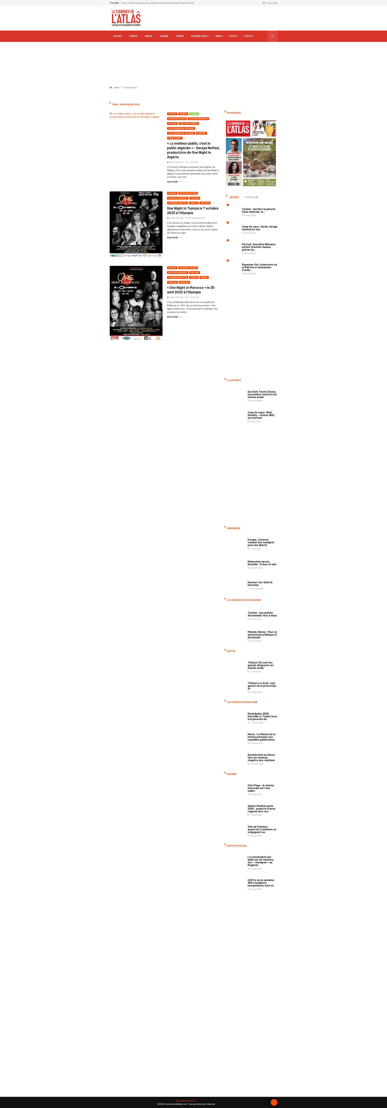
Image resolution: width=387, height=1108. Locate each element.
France (133, 36)
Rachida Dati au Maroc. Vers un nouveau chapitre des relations (262, 757)
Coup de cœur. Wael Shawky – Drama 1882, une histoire (261, 415)
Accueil (117, 36)
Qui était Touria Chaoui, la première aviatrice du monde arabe (262, 394)
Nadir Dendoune (176, 162)
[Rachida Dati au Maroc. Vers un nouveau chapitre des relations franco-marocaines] (234, 758)
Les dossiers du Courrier (181, 133)
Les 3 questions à (188, 124)
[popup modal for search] (272, 36)
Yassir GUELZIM (176, 218)
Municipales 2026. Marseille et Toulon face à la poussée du (262, 716)
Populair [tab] (251, 197)
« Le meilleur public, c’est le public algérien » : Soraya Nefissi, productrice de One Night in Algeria (193, 150)
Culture (172, 124)
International (199, 36)
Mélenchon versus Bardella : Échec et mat (262, 563)
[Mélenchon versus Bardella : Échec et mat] (234, 563)
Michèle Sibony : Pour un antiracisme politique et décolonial (262, 634)
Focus (232, 36)
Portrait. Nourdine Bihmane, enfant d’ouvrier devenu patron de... (259, 247)
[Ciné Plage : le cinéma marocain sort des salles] (234, 788)
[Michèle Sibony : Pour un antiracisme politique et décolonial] (234, 635)
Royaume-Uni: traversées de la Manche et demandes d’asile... (259, 267)
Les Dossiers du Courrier (181, 128)
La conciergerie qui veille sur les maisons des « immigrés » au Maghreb (261, 861)
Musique (201, 133)
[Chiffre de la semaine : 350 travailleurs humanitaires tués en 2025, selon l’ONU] (234, 883)
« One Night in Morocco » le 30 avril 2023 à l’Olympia (191, 289)
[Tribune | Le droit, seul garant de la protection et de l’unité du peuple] (234, 686)
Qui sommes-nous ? (186, 1100)
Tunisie (180, 36)
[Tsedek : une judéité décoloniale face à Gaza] (234, 614)
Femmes (251, 629)
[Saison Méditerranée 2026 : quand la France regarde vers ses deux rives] (234, 809)
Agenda (183, 114)
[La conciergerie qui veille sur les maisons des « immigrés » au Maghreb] (234, 860)
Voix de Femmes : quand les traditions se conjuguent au (262, 829)
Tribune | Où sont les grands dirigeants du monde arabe (260, 665)
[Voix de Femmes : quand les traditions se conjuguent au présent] (234, 829)
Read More (172, 182)
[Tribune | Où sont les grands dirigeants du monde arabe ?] (234, 665)
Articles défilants (198, 119)
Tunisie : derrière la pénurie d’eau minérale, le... (258, 210)
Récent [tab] (234, 197)
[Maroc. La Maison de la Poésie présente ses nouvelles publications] (234, 737)
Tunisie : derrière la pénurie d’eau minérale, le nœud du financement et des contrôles (157, 3)
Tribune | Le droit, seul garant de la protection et (262, 685)
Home (117, 87)
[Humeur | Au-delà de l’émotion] (234, 584)
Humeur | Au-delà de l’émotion (260, 584)
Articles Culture (177, 119)
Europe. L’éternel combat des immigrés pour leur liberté (261, 542)
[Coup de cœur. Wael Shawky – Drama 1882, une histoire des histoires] (234, 415)
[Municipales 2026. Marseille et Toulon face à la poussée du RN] (234, 716)
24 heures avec (255, 752)
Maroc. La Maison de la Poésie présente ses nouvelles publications (261, 736)
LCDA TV (248, 36)
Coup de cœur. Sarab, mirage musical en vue (259, 228)
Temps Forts (175, 138)
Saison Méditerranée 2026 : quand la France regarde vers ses (261, 808)
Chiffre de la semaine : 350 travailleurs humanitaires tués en (261, 882)
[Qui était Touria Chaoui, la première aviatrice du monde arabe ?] (234, 395)
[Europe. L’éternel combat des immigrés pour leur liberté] (234, 543)
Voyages (184, 282)
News (218, 36)
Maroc (149, 36)
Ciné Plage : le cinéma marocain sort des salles (261, 788)
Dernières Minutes (178, 203)
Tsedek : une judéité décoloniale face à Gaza (262, 614)
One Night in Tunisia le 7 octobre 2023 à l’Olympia (193, 210)
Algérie (164, 36)
